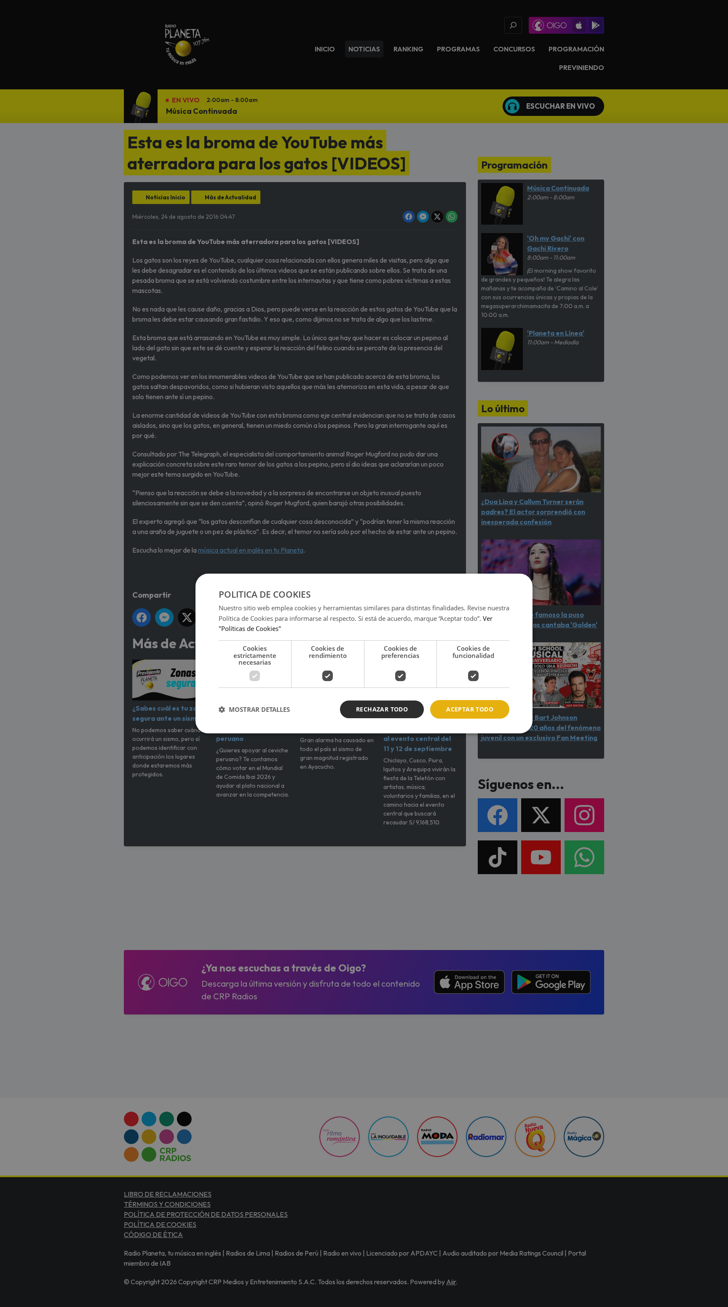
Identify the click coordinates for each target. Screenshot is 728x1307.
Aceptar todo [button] (469, 709)
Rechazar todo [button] (382, 709)
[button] (254, 709)
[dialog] (364, 654)
